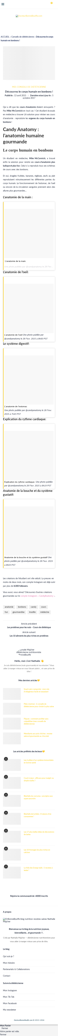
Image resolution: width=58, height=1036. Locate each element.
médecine (44, 612)
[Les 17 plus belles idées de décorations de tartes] (12, 837)
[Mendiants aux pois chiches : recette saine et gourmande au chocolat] (12, 738)
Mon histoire (9, 963)
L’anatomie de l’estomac (15, 406)
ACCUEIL (5, 37)
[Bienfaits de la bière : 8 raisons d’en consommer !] (12, 819)
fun (6, 612)
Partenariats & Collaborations (16, 969)
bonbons (22, 607)
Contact (6, 976)
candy (33, 607)
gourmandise (18, 612)
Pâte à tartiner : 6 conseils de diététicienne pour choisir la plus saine (39, 705)
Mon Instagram (10, 991)
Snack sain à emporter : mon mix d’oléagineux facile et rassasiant (36, 690)
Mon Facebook (10, 1003)
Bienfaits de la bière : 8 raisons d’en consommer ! (37, 815)
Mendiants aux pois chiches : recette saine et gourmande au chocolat (38, 735)
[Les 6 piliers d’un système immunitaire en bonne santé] (12, 765)
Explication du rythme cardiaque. (19, 482)
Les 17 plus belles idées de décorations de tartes (39, 833)
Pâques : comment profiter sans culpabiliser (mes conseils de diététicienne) (36, 721)
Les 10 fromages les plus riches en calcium (37, 851)
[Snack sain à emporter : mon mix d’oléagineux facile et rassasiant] (12, 694)
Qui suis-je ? (8, 956)
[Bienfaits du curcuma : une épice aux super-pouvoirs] (12, 801)
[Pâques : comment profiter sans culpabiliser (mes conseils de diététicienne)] (12, 724)
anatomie (9, 607)
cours (43, 607)
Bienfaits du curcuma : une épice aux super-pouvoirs (38, 797)
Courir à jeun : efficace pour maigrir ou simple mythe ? (39, 779)
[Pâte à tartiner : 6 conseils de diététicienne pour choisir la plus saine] (12, 709)
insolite (32, 612)
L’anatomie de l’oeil (13, 335)
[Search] (55, 4)
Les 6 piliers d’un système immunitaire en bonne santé (38, 761)
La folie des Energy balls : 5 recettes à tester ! (38, 869)
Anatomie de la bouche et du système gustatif (25, 557)
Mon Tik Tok (8, 997)
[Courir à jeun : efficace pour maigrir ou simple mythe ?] (12, 783)
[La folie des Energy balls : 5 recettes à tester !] (12, 873)
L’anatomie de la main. (15, 261)
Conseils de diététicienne (22, 37)
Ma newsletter (9, 1010)
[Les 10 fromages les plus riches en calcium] (12, 855)
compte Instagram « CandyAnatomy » (37, 596)
